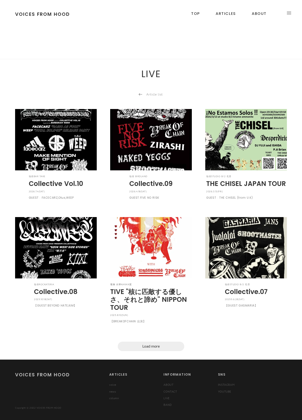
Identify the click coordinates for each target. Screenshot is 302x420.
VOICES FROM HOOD (42, 374)
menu (289, 13)
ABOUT (168, 384)
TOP (195, 13)
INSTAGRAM (226, 384)
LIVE (166, 398)
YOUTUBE (224, 391)
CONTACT (170, 391)
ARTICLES (226, 13)
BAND (168, 404)
